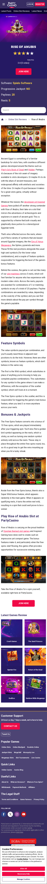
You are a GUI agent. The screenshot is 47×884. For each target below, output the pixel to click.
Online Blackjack (19, 747)
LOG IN (30, 4)
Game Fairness (26, 799)
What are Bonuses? (18, 782)
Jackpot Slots (7, 752)
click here (19, 832)
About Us (5, 782)
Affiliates (31, 787)
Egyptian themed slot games (17, 531)
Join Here (23, 71)
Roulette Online (33, 747)
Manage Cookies (23, 879)
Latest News (37, 11)
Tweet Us (6, 734)
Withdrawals (6, 787)
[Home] (2, 119)
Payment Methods (19, 787)
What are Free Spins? (35, 782)
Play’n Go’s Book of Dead (12, 170)
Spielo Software (22, 83)
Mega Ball (17, 752)
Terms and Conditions (10, 799)
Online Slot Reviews (21, 11)
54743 (30, 828)
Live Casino (35, 758)
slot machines (13, 274)
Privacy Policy (39, 799)
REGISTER (40, 4)
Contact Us (10, 726)
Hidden (31, 170)
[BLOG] (11, 4)
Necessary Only (23, 874)
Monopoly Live (28, 752)
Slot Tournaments (22, 758)
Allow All (23, 869)
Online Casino (7, 770)
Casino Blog (18, 770)
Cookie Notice (22, 859)
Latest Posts (6, 11)
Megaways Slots (8, 758)
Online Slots (6, 747)
